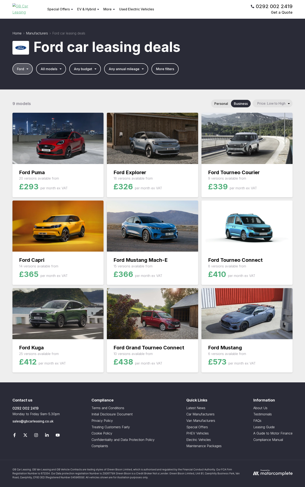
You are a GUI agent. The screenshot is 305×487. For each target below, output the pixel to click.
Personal (221, 104)
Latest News (195, 408)
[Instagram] (36, 436)
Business (241, 104)
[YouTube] (57, 436)
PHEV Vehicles (197, 433)
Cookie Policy (102, 433)
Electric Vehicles (198, 440)
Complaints (100, 446)
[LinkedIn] (46, 436)
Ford (20, 69)
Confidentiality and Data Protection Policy (123, 440)
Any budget (83, 69)
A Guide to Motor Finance (273, 433)
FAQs (257, 420)
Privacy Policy (102, 420)
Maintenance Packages (204, 446)
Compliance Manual (268, 440)
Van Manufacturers (200, 420)
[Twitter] (25, 436)
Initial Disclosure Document (112, 414)
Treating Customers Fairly (111, 427)
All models (49, 69)
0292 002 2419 (25, 408)
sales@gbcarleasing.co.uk (33, 421)
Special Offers (197, 427)
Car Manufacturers (200, 414)
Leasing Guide (264, 427)
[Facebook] (14, 436)
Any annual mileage (124, 69)
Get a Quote (282, 12)
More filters (165, 69)
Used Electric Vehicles (136, 9)
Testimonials (262, 414)
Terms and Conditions (108, 408)
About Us (260, 408)
